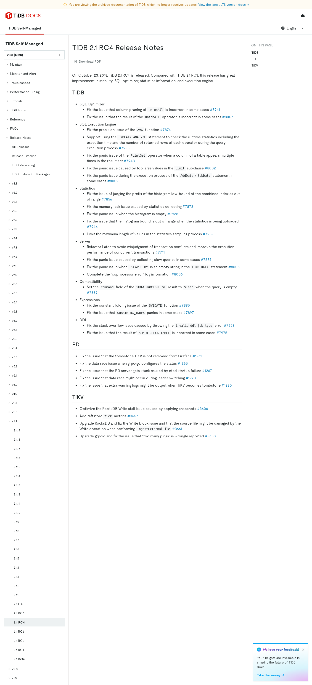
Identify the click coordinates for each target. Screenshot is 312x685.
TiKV (254, 65)
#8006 (177, 274)
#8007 (227, 117)
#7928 (172, 214)
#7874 (165, 130)
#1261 (197, 356)
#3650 (210, 436)
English (293, 28)
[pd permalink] (83, 344)
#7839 (92, 292)
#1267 (207, 371)
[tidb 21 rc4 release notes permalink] (167, 47)
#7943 (129, 161)
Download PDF (90, 61)
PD (253, 59)
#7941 (215, 109)
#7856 (106, 199)
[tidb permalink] (88, 92)
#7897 (188, 312)
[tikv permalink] (87, 397)
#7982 (208, 234)
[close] (303, 649)
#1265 (183, 363)
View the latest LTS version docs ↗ (223, 4)
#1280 (227, 385)
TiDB (255, 52)
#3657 (132, 416)
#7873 (187, 206)
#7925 (124, 148)
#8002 (210, 168)
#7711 (160, 252)
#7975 (222, 333)
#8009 (113, 181)
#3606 (202, 409)
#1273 (191, 378)
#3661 (177, 429)
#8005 (234, 267)
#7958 (229, 325)
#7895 (184, 305)
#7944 (92, 227)
